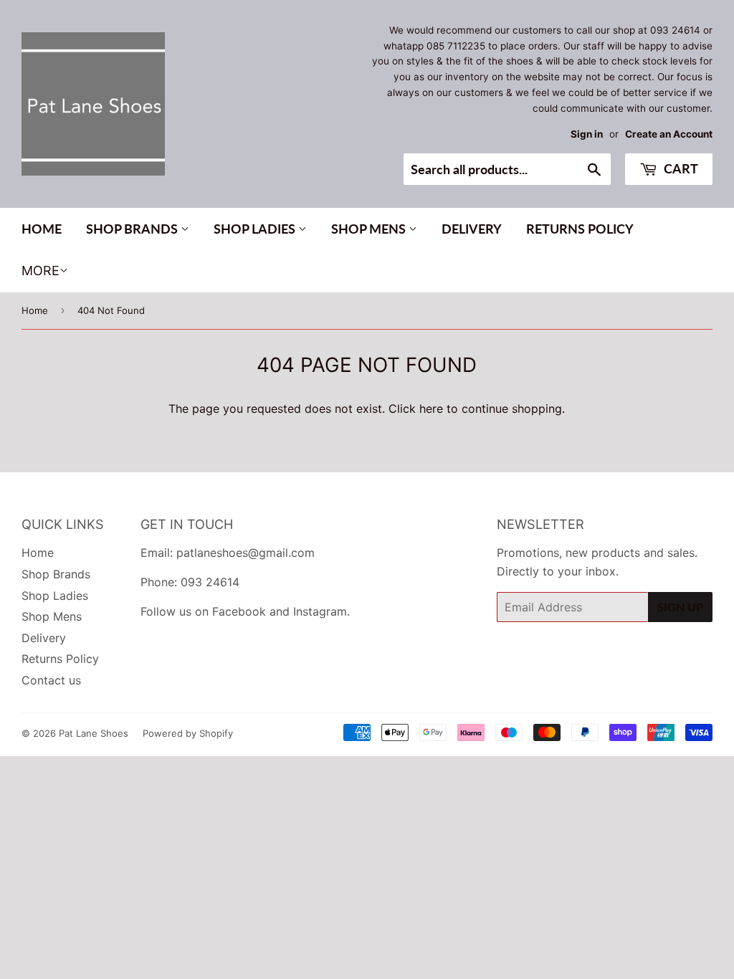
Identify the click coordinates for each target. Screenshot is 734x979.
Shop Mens (370, 229)
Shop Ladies (256, 229)
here (431, 408)
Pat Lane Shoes (93, 733)
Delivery (472, 229)
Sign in (587, 134)
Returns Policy (580, 229)
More (40, 270)
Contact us (51, 680)
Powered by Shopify (188, 733)
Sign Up (680, 606)
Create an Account (668, 134)
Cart (679, 168)
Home (42, 229)
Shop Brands (133, 229)
